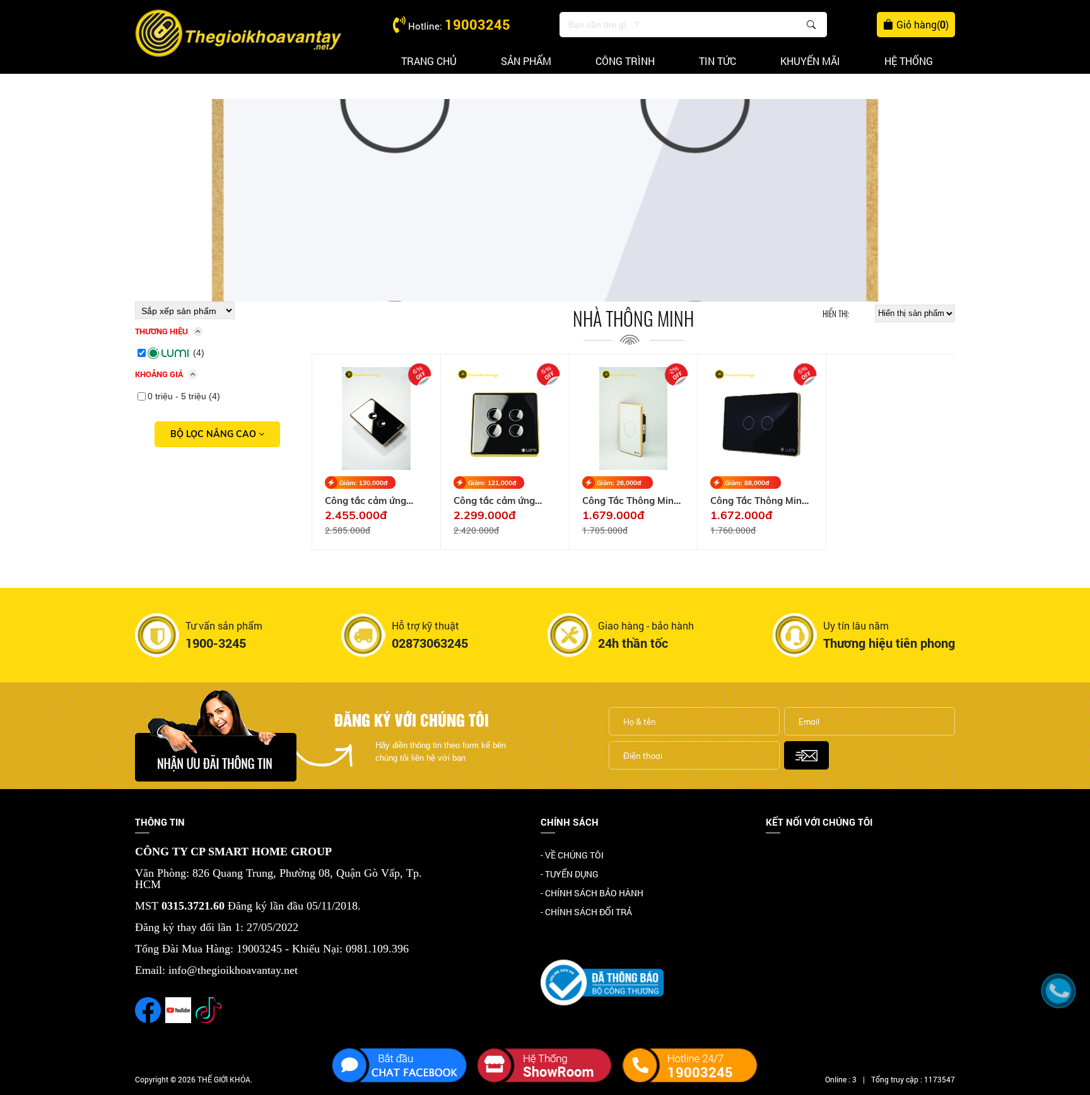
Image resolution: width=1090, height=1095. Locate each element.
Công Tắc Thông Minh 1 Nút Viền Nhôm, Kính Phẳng (633, 501)
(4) (198, 353)
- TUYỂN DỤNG (570, 874)
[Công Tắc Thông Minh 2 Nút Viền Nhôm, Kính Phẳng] (761, 418)
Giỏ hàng (922, 24)
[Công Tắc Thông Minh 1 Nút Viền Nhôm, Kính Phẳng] (633, 418)
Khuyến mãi (810, 60)
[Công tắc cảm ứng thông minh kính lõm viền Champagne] (376, 418)
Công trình (625, 60)
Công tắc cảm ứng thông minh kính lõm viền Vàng (499, 501)
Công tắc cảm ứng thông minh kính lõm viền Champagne (370, 501)
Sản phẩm (526, 60)
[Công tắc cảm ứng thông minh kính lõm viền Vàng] (505, 418)
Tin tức (717, 60)
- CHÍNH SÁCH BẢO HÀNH (592, 893)
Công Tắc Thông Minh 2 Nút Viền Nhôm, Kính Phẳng (761, 501)
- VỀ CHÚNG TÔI (572, 855)
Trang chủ (429, 60)
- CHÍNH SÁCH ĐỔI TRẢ (586, 912)
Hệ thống (908, 60)
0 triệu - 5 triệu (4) (184, 396)
